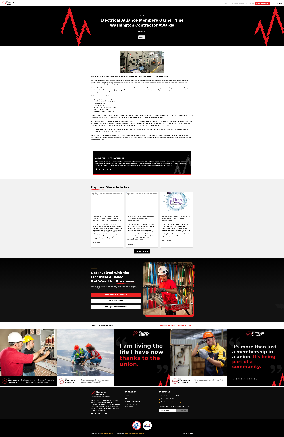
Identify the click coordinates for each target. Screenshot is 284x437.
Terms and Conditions (138, 433)
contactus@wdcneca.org (173, 402)
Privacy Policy (128, 433)
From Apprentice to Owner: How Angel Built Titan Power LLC (176, 218)
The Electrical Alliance (107, 433)
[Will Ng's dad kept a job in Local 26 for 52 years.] (142, 357)
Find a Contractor (237, 3)
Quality (142, 37)
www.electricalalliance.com (120, 137)
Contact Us (250, 3)
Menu (280, 3)
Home (127, 396)
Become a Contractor (132, 401)
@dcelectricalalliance (182, 325)
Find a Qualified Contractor (116, 307)
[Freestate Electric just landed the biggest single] (28, 357)
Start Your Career (262, 3)
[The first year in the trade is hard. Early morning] (198, 357)
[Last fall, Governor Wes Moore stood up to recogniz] (255, 357)
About (226, 3)
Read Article (166, 240)
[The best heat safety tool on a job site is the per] (85, 357)
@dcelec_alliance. (166, 165)
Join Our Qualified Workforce (115, 295)
